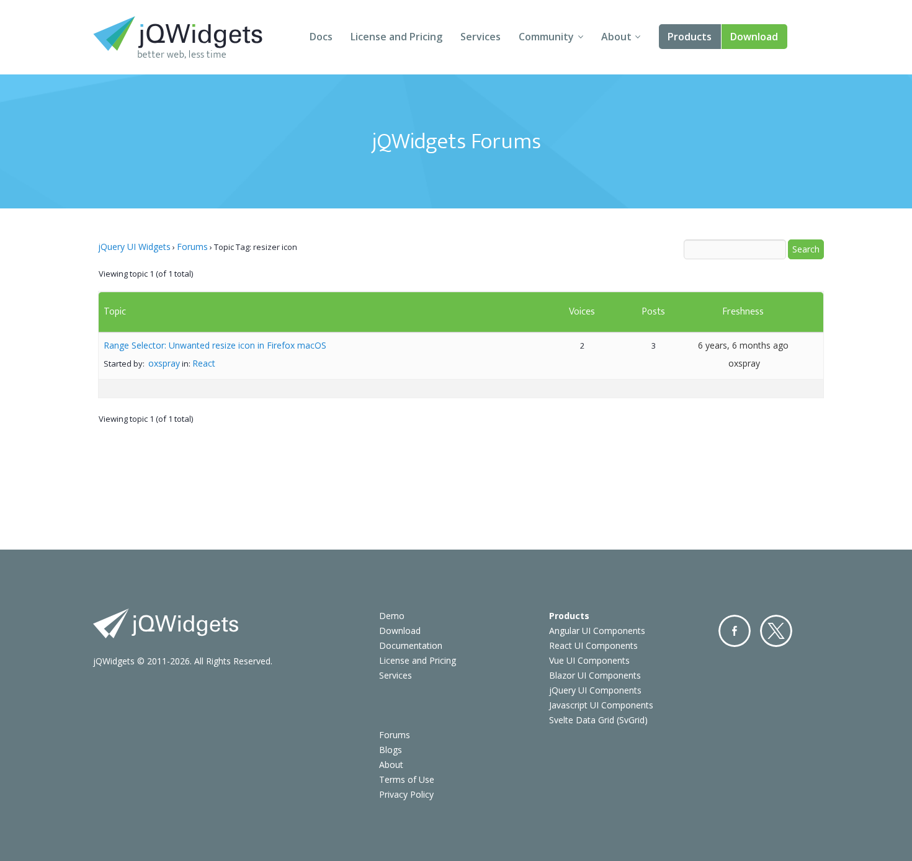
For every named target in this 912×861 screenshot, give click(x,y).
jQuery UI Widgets (134, 246)
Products (690, 36)
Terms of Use (406, 779)
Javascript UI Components (601, 705)
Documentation (410, 645)
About (616, 36)
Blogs (390, 750)
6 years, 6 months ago (743, 345)
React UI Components (593, 645)
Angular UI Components (597, 630)
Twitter (776, 631)
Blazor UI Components (595, 675)
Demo (392, 616)
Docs (321, 36)
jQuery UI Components (595, 690)
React (203, 363)
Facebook (734, 631)
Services (480, 36)
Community (546, 36)
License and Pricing (396, 36)
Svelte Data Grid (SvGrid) (598, 720)
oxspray (164, 363)
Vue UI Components (589, 660)
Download (754, 36)
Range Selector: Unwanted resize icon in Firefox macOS (215, 345)
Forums (192, 246)
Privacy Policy (406, 794)
